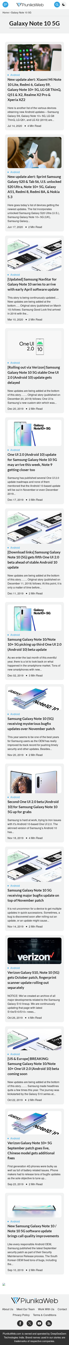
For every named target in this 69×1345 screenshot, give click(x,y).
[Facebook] (20, 1323)
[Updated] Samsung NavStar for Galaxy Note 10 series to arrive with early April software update (33, 284)
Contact (62, 1309)
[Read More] (34, 57)
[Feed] (49, 1323)
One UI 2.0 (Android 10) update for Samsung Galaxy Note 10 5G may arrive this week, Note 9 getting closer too (32, 462)
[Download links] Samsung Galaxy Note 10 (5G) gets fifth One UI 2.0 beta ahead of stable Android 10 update (34, 559)
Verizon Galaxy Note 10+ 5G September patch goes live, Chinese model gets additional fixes (31, 1150)
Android (15, 75)
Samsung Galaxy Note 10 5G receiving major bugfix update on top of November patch (33, 895)
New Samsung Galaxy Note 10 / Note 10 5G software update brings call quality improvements (33, 1231)
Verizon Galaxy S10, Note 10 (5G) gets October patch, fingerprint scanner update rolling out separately (33, 980)
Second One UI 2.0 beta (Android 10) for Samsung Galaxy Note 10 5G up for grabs (33, 807)
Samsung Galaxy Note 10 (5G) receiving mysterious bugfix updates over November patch (31, 723)
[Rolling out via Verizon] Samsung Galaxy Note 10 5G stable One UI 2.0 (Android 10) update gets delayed (34, 374)
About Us (7, 1309)
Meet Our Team (26, 1309)
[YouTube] (39, 1323)
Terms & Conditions (44, 1315)
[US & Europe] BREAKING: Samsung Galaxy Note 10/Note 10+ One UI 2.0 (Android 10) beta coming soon (33, 1066)
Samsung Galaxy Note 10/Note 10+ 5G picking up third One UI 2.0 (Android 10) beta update (34, 644)
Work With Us (46, 1309)
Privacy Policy (21, 1315)
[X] (30, 1323)
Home (6, 12)
